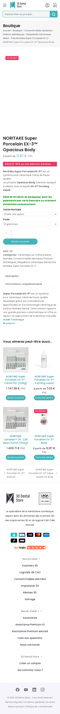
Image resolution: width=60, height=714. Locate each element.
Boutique (17, 30)
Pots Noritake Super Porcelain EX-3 (29, 38)
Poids (6, 219)
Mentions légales (13, 702)
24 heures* (34, 196)
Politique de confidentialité (39, 706)
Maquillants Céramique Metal (33, 262)
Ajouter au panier (20, 241)
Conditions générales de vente (38, 702)
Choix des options (44, 397)
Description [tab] (12, 276)
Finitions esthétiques (13, 34)
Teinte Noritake (12, 209)
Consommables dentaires (38, 30)
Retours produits (16, 706)
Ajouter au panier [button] (15, 397)
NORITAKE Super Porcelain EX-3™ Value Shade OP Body (40, 473)
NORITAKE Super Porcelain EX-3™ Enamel (14, 473)
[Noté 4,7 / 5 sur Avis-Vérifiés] (30, 547)
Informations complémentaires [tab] (23, 284)
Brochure (9, 323)
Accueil (7, 30)
